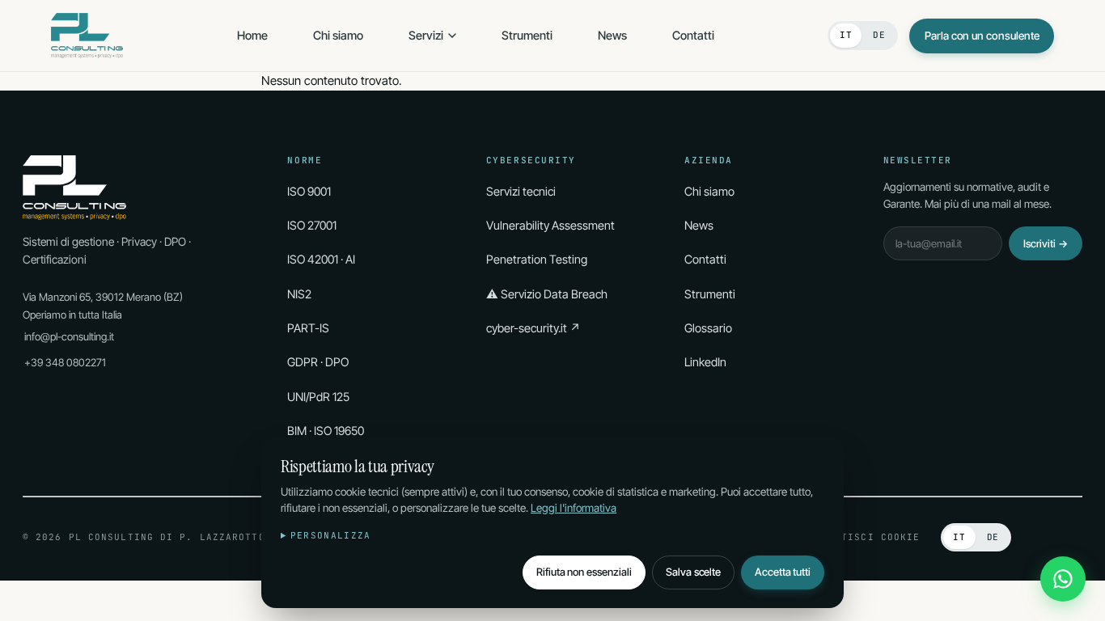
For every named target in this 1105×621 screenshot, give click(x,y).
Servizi (426, 35)
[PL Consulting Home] (87, 35)
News (612, 35)
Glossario (708, 328)
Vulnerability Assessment (550, 225)
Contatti (693, 35)
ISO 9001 (309, 191)
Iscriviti (1045, 243)
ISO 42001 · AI (321, 259)
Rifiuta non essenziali (584, 571)
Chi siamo (338, 35)
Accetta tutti (783, 571)
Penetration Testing (536, 259)
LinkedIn (705, 362)
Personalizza (330, 535)
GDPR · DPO (318, 362)
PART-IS (308, 328)
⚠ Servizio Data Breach (547, 294)
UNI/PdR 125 (318, 396)
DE (879, 34)
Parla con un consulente (982, 35)
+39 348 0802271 (65, 362)
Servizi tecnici (521, 191)
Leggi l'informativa (573, 507)
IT (846, 34)
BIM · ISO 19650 (325, 430)
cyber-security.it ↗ (533, 328)
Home (252, 35)
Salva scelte (693, 571)
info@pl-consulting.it (69, 336)
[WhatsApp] (1063, 579)
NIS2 (299, 294)
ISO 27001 (312, 225)
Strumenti (527, 35)
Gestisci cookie (871, 537)
